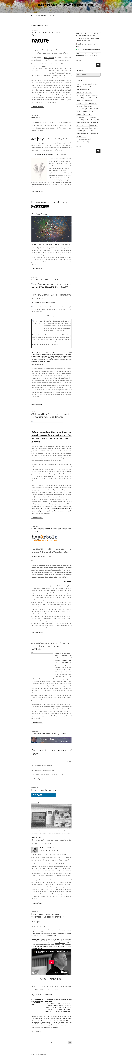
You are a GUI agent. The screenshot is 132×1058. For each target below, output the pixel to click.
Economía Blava (91, 103)
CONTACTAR (48, 995)
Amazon (95, 84)
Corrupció (80, 100)
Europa (89, 108)
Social (79, 130)
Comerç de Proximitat (91, 97)
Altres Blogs (87, 84)
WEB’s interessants (41, 15)
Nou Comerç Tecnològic (92, 119)
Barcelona (87, 86)
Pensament (95, 122)
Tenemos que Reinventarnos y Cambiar (49, 733)
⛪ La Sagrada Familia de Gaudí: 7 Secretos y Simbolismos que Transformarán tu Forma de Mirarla (87, 44)
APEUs (79, 86)
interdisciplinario (66, 660)
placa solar (34, 866)
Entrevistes (80, 108)
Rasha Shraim (49, 58)
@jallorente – (56, 154)
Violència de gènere (82, 141)
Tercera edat (94, 133)
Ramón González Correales (42, 556)
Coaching (80, 95)
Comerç (80, 97)
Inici (32, 15)
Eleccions (88, 106)
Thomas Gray (67, 581)
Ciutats (88, 92)
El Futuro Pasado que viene (43, 790)
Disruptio (35, 118)
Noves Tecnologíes (83, 122)
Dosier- (48, 302)
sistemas (65, 662)
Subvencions (88, 130)
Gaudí (96, 108)
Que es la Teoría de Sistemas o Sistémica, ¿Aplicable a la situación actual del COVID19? (50, 646)
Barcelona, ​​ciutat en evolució (65, 5)
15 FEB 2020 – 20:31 (52, 850)
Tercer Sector (81, 136)
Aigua (79, 84)
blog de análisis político (52, 1027)
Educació (80, 106)
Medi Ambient (91, 117)
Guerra (79, 111)
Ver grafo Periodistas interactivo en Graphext (45, 244)
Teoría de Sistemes (82, 133)
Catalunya (80, 92)
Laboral (79, 114)
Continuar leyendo (37, 107)
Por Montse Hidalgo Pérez (48, 848)
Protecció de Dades (82, 128)
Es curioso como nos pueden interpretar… (50, 202)
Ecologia (88, 100)
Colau (87, 95)
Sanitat (93, 128)
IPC (93, 111)
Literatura (87, 114)
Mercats (80, 119)
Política (93, 125)
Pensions (80, 125)
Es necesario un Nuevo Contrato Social (49, 279)
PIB (86, 125)
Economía (80, 103)
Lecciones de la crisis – (38, 302)
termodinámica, (60, 943)
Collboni (95, 95)
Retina (35, 802)
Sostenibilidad (36, 837)
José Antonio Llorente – (44, 154)
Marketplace (81, 117)
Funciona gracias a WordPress (38, 1054)
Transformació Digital (83, 139)
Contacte (51, 15)
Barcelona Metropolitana (84, 89)
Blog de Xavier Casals (37, 995)
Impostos (86, 111)
